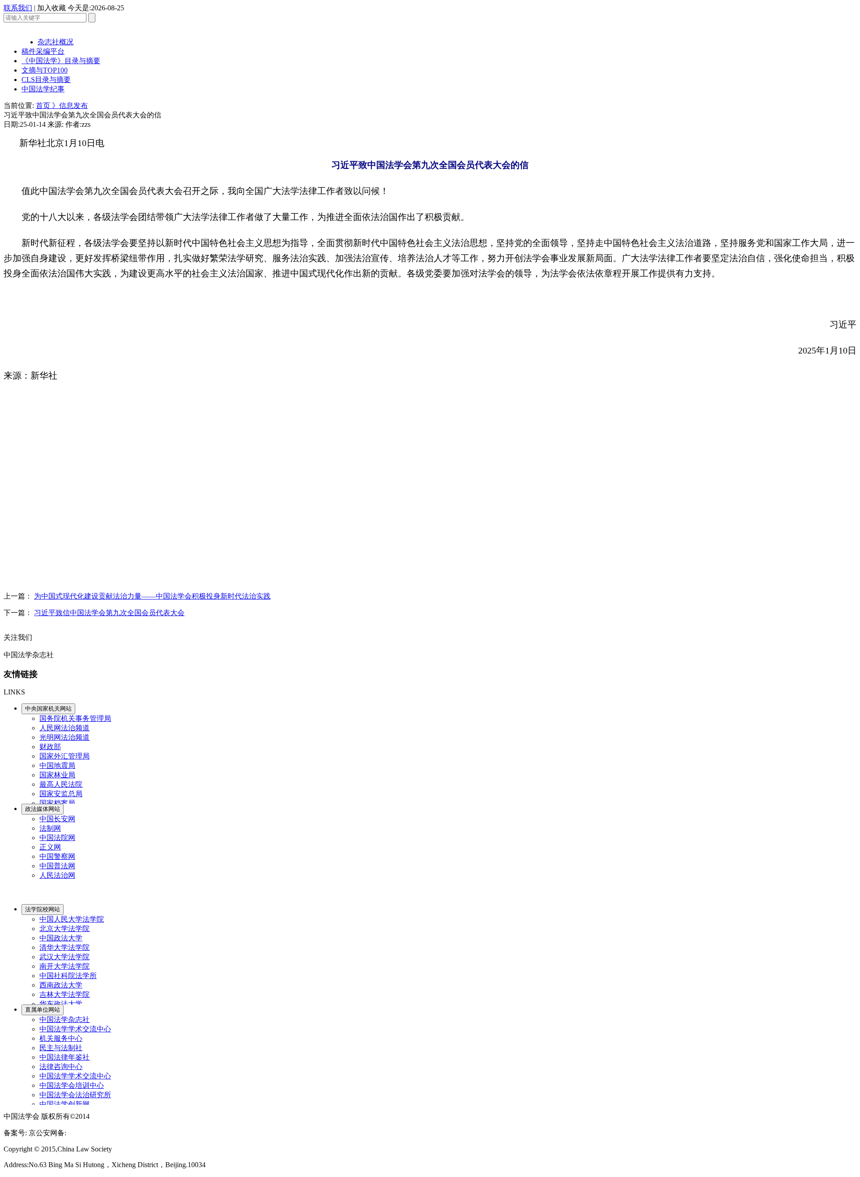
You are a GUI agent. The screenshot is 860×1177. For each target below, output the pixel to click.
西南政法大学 (60, 985)
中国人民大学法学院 (71, 919)
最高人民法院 (60, 784)
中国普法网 (57, 866)
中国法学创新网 (64, 1104)
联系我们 (18, 8)
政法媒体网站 (42, 809)
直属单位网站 (42, 1009)
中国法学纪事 (43, 89)
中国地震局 (57, 765)
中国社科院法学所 (68, 975)
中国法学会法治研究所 (75, 1095)
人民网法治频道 (64, 728)
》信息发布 (70, 105)
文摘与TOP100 (45, 70)
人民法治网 (57, 875)
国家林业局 (57, 775)
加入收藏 (51, 8)
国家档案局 (57, 803)
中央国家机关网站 (48, 708)
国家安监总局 (60, 794)
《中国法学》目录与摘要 (61, 61)
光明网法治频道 (64, 737)
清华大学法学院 (64, 947)
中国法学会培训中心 (71, 1085)
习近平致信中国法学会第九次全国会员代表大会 (109, 613)
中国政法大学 (60, 938)
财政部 (50, 746)
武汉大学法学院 (64, 957)
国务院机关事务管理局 (75, 718)
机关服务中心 (60, 1038)
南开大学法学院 (64, 966)
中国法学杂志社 (64, 1019)
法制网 (50, 828)
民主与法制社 (60, 1048)
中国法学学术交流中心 (75, 1029)
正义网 (50, 847)
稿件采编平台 (43, 51)
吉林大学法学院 (64, 994)
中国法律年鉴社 (64, 1057)
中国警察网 (57, 856)
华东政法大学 (60, 1004)
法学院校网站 (42, 909)
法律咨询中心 (60, 1066)
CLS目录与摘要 (46, 79)
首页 (44, 105)
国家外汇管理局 (64, 756)
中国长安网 (57, 819)
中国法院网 (57, 837)
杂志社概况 (55, 42)
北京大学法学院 (64, 928)
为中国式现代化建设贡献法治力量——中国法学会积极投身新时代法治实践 (152, 596)
